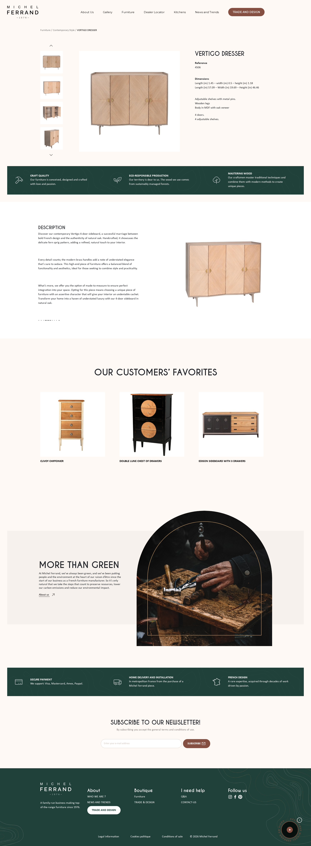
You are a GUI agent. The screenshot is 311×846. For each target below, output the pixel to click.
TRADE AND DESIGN (104, 810)
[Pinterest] (240, 796)
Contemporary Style (64, 30)
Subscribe (194, 743)
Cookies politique (140, 836)
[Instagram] (230, 796)
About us (44, 594)
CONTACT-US (188, 802)
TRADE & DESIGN (144, 802)
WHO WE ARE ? (96, 796)
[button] (289, 829)
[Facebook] (235, 796)
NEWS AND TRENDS (98, 802)
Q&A (184, 796)
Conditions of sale (172, 836)
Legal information (108, 836)
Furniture (45, 30)
